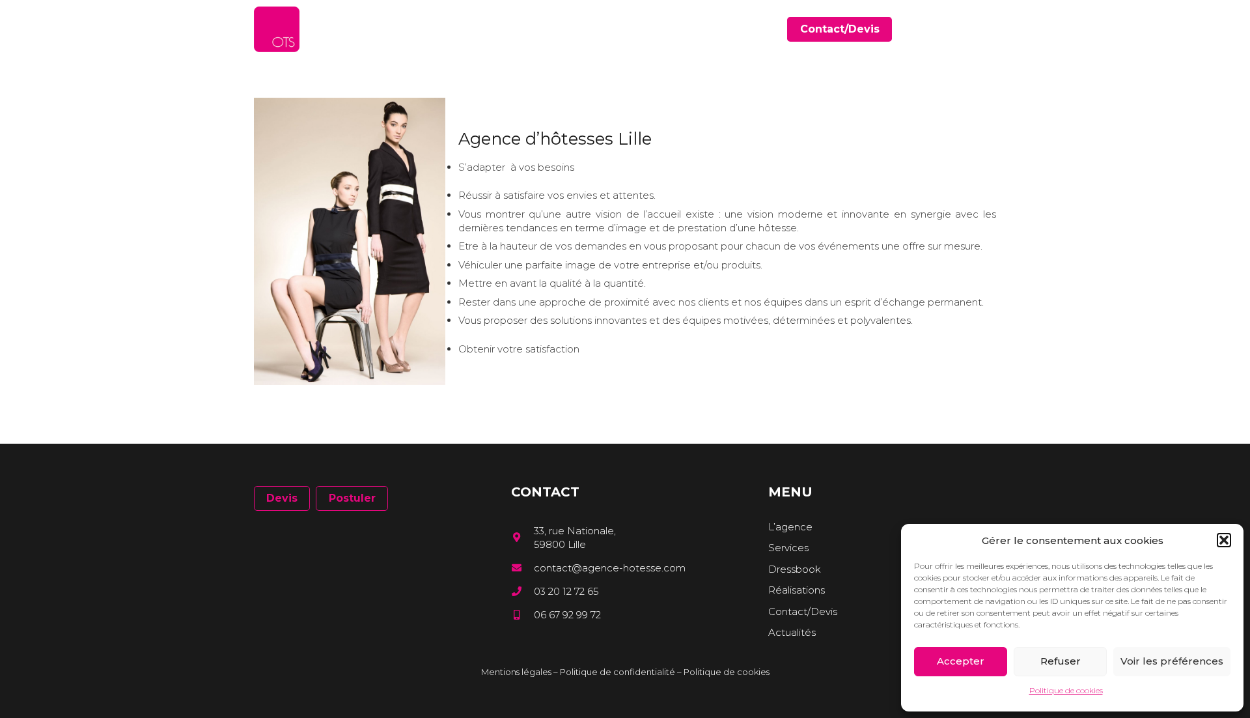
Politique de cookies (1066, 690)
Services (788, 547)
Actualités (792, 632)
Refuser (1060, 661)
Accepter (960, 661)
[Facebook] (954, 29)
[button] (1223, 540)
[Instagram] (991, 29)
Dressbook (794, 569)
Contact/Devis (802, 611)
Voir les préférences (1171, 661)
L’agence (790, 527)
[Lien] (276, 29)
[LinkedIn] (973, 29)
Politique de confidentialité (617, 672)
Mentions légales (516, 672)
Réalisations (796, 590)
